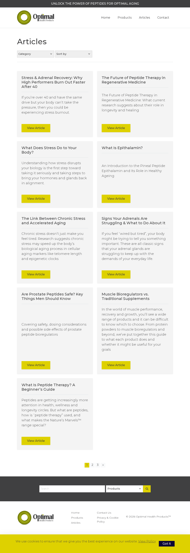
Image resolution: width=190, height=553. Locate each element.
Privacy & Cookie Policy (108, 519)
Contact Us (104, 512)
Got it (167, 543)
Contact (163, 17)
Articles (144, 17)
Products (125, 17)
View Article (36, 128)
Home (105, 17)
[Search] (147, 488)
